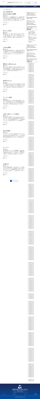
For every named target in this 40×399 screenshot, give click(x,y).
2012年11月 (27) (31, 279)
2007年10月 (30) (31, 350)
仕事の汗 (6, 164)
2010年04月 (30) (31, 310)
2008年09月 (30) (31, 336)
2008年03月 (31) (31, 343)
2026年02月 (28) (31, 70)
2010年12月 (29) (31, 301)
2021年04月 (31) (31, 146)
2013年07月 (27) (31, 268)
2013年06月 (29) (31, 269)
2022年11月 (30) (31, 122)
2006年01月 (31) (31, 376)
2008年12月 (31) (31, 332)
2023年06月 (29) (31, 112)
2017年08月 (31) (31, 204)
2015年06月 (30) (31, 238)
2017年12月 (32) (31, 199)
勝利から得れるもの (9, 64)
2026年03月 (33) (31, 69)
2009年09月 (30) (31, 320)
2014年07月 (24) (31, 252)
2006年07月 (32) (31, 369)
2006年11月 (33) (31, 365)
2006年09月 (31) (31, 367)
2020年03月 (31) (31, 163)
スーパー (6, 147)
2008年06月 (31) (31, 339)
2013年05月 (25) (31, 270)
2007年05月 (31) (31, 356)
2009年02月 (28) (31, 328)
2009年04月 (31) (31, 326)
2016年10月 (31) (31, 217)
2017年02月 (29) (31, 211)
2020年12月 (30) (31, 152)
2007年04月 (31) (31, 357)
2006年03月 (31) (31, 374)
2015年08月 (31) (31, 235)
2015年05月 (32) (31, 239)
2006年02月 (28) (31, 375)
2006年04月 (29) (31, 373)
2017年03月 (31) (31, 210)
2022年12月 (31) (31, 121)
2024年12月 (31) (31, 90)
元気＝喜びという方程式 (11, 114)
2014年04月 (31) (31, 256)
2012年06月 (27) (31, 285)
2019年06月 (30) (31, 175)
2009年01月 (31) (31, 329)
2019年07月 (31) (31, 174)
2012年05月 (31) (31, 286)
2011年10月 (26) (31, 296)
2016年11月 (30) (31, 216)
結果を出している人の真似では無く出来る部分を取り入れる (32, 38)
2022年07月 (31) (31, 127)
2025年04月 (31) (31, 83)
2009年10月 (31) (31, 319)
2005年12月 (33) (31, 379)
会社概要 (34, 6)
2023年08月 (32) (31, 110)
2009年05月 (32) (31, 325)
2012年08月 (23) (31, 282)
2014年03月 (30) (31, 257)
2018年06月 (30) (31, 191)
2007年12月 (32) (31, 348)
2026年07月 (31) (31, 64)
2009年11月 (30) (31, 318)
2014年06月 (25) (31, 253)
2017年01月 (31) (31, 212)
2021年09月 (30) (31, 140)
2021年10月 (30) (31, 139)
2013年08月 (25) (31, 267)
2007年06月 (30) (31, 355)
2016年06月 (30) (31, 222)
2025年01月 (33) (31, 87)
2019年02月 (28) (31, 180)
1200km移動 (7, 47)
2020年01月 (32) (31, 165)
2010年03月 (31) (31, 311)
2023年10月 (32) (31, 108)
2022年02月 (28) (31, 133)
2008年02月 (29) (31, 344)
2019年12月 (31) (31, 168)
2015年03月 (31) (31, 241)
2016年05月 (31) (31, 223)
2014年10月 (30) (31, 249)
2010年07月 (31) (31, 307)
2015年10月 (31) (31, 233)
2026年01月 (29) (31, 71)
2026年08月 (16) (31, 63)
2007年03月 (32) (31, 358)
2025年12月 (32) (31, 74)
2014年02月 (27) (31, 258)
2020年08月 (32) (31, 157)
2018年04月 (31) (31, 193)
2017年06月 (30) (31, 206)
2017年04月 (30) (31, 209)
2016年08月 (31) (31, 220)
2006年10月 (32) (31, 366)
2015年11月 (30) (31, 232)
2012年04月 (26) (31, 287)
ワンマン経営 (7, 97)
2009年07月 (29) (31, 322)
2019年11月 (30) (31, 169)
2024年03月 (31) (31, 100)
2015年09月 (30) (31, 234)
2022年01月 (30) (31, 134)
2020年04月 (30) (31, 162)
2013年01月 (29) (31, 275)
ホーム (5, 6)
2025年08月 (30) (31, 79)
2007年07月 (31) (31, 354)
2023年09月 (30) (31, 109)
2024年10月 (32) (31, 92)
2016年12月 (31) (31, 215)
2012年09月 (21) (31, 281)
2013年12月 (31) (31, 262)
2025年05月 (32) (31, 82)
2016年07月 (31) (31, 221)
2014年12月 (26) (31, 246)
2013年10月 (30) (31, 264)
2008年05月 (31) (31, 340)
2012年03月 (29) (31, 288)
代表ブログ (15, 6)
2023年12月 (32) (31, 105)
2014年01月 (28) (31, 259)
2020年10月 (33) (31, 155)
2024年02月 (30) (31, 101)
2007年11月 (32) (31, 349)
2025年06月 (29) (31, 81)
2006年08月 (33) (31, 368)
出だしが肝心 (7, 30)
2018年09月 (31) (31, 187)
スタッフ (25, 6)
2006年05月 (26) (31, 372)
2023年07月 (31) (31, 111)
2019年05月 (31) (31, 176)
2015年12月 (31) (31, 231)
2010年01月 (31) (31, 314)
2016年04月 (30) (31, 224)
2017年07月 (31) (31, 205)
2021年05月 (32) (31, 145)
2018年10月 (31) (31, 186)
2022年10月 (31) (31, 123)
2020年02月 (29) (31, 164)
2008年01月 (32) (31, 345)
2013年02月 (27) (31, 274)
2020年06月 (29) (31, 159)
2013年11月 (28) (31, 263)
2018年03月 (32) (31, 194)
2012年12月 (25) (31, 278)
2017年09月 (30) (31, 203)
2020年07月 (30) (31, 158)
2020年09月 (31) (31, 156)
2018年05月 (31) (31, 192)
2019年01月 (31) (31, 181)
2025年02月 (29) (31, 86)
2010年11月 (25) (31, 302)
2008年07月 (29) (31, 338)
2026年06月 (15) (31, 65)
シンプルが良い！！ (32, 31)
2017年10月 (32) (31, 202)
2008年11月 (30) (31, 333)
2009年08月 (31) (31, 321)
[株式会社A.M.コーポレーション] (5, 2)
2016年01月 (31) (31, 228)
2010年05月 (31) (31, 309)
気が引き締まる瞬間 (9, 14)
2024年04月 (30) (31, 99)
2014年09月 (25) (31, 250)
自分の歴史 (6, 131)
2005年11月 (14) (31, 380)
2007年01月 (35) (31, 361)
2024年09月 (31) (31, 93)
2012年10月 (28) (31, 280)
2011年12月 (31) (31, 293)
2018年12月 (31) (31, 184)
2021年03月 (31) (31, 147)
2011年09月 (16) (31, 297)
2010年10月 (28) (31, 303)
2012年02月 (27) (31, 289)
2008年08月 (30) (31, 337)
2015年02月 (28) (31, 242)
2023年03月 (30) (31, 116)
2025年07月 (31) (31, 80)
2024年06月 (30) (31, 97)
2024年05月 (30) (31, 98)
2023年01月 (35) (31, 118)
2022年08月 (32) (31, 126)
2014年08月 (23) (31, 251)
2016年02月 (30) (31, 227)
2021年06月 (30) (31, 144)
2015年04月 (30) (31, 240)
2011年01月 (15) (31, 298)
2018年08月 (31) (31, 188)
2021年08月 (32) (31, 141)
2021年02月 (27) (31, 148)
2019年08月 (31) (31, 173)
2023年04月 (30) (31, 115)
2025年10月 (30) (31, 76)
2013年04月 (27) (31, 271)
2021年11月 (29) (31, 138)
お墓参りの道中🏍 (32, 32)
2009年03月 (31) (31, 327)
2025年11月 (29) (31, 75)
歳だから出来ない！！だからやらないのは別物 (32, 34)
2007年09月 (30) (31, 351)
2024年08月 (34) (31, 94)
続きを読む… (6, 22)
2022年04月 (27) (31, 130)
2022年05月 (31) (31, 129)
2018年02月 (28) (31, 195)
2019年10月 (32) (31, 170)
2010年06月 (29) (31, 308)
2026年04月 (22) (31, 68)
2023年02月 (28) (31, 117)
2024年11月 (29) (31, 91)
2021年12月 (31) (31, 137)
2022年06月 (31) (31, 128)
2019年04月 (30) (31, 177)
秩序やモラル (7, 80)
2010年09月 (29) (31, 304)
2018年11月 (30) (31, 185)
